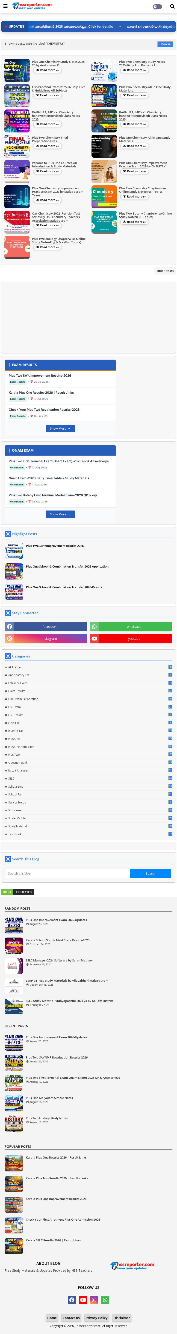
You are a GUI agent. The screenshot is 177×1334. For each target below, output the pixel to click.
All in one (90, 667)
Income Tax (90, 731)
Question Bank (90, 762)
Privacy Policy (97, 1318)
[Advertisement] (88, 317)
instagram (49, 638)
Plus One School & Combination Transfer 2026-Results (64, 587)
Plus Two (90, 754)
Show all (165, 44)
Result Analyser (90, 770)
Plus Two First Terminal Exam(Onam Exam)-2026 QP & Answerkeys (59, 461)
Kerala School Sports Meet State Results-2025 (57, 940)
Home (52, 1318)
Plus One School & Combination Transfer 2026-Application (67, 566)
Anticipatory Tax (89, 675)
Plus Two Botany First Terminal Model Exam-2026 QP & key (53, 495)
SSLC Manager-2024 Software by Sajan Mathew (59, 960)
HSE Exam (90, 707)
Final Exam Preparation (90, 699)
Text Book (90, 834)
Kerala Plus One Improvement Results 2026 (56, 1199)
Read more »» (49, 70)
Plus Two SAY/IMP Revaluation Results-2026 (57, 1057)
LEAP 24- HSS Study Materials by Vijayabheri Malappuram (67, 981)
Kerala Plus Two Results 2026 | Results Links (57, 1178)
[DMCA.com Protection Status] (17, 894)
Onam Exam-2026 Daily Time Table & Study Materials (49, 478)
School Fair (90, 794)
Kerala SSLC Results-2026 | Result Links (53, 1240)
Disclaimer (122, 1318)
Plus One (90, 739)
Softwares (90, 810)
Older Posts (165, 271)
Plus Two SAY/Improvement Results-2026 (40, 375)
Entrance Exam (90, 683)
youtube (134, 638)
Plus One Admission (90, 747)
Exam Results (90, 691)
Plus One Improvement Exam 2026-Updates (56, 920)
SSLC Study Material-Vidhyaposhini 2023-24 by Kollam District (69, 1001)
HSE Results (89, 715)
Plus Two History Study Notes (47, 1118)
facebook (49, 626)
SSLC (90, 778)
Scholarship (90, 786)
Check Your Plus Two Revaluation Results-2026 (44, 409)
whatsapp (134, 626)
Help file (89, 723)
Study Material (90, 826)
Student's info (90, 818)
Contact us (71, 1318)
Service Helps (89, 802)
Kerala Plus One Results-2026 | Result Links (41, 392)
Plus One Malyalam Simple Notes (49, 1098)
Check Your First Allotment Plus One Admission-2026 (63, 1219)
